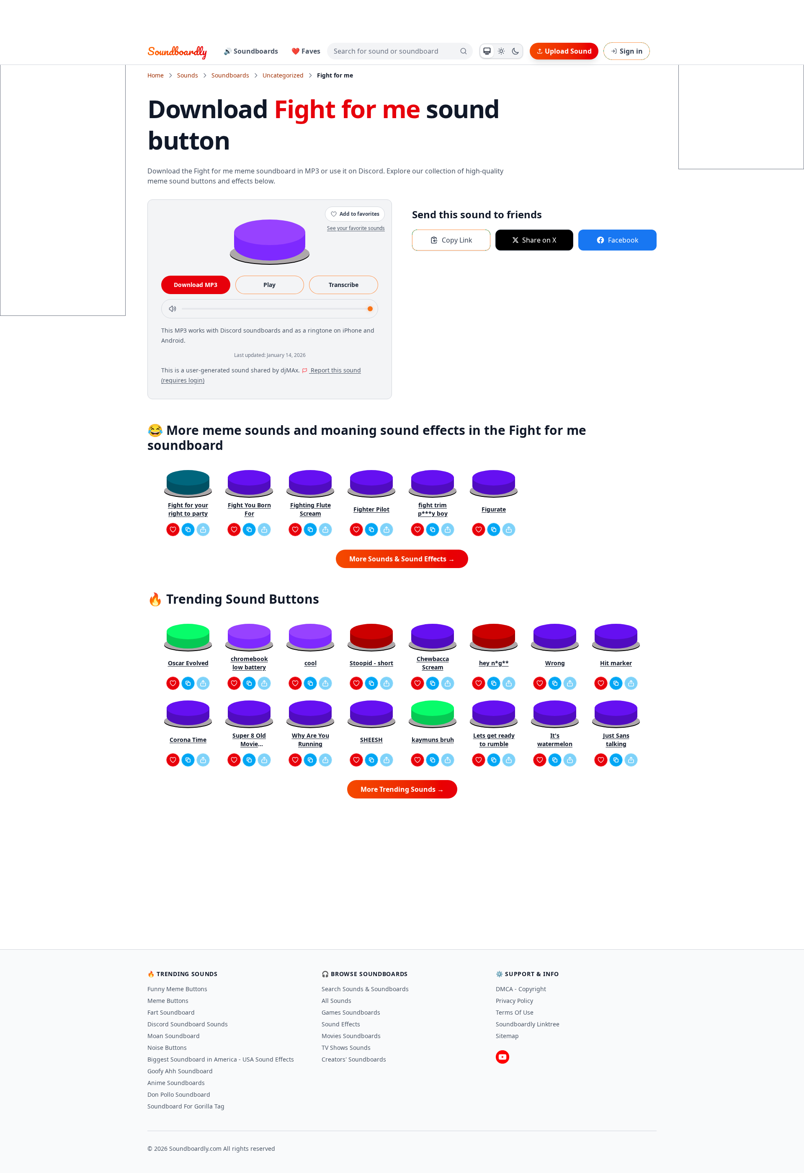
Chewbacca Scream (433, 663)
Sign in (631, 51)
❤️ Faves (305, 51)
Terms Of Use (514, 1012)
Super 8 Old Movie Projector (249, 739)
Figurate (494, 509)
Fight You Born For (249, 509)
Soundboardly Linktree (527, 1024)
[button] (270, 239)
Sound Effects (341, 1024)
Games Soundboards (351, 1012)
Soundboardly (177, 51)
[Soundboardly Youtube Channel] (502, 1057)
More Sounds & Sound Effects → (402, 558)
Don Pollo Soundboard (178, 1094)
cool (310, 663)
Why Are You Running (310, 739)
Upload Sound (568, 51)
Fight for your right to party (188, 509)
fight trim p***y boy (433, 509)
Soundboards (230, 75)
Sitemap (507, 1036)
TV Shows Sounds (346, 1048)
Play (269, 285)
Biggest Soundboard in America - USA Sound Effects (220, 1059)
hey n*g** (494, 663)
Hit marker (616, 663)
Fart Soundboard (171, 1012)
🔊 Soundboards (251, 51)
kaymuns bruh (433, 740)
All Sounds (336, 1001)
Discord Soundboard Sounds (187, 1024)
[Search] (463, 51)
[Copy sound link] (188, 529)
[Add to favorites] (173, 529)
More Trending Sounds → (402, 789)
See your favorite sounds (356, 228)
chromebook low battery (249, 663)
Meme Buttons (167, 1001)
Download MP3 (195, 285)
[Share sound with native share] (203, 529)
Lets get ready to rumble (494, 739)
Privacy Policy (514, 1001)
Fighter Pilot (371, 509)
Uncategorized (283, 75)
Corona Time (188, 740)
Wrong (555, 663)
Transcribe (343, 285)
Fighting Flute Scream (310, 509)
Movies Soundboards (351, 1036)
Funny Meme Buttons (177, 989)
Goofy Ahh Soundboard (180, 1071)
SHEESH (371, 740)
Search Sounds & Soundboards (365, 989)
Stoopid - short (371, 663)
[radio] (487, 51)
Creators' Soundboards (354, 1059)
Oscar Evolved (188, 663)
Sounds (187, 75)
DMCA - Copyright (521, 989)
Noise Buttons (167, 1048)
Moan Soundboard (173, 1036)
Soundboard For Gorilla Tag (185, 1106)
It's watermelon (554, 739)
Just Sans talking (616, 739)
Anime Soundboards (176, 1083)
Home (155, 75)
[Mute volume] (172, 309)
